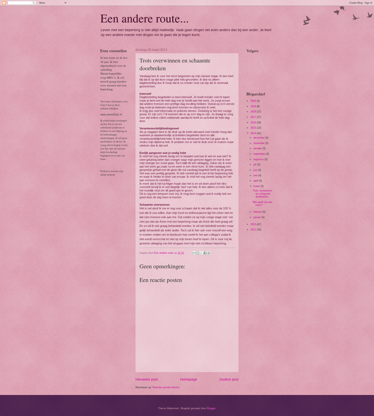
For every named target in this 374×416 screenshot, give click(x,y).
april (256, 180)
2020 (254, 100)
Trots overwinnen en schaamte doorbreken (262, 193)
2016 (254, 122)
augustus (259, 159)
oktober (258, 148)
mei (255, 175)
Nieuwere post (146, 379)
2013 (254, 224)
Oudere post (229, 379)
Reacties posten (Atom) (166, 387)
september (259, 153)
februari (258, 211)
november (259, 143)
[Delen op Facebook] (205, 253)
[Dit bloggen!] (198, 253)
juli (255, 164)
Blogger (211, 408)
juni (255, 170)
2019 (254, 106)
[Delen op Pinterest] (209, 253)
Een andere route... (144, 18)
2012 (254, 229)
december (259, 137)
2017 (254, 117)
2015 (254, 127)
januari (257, 217)
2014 (254, 133)
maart (257, 186)
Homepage (188, 379)
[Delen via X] (201, 253)
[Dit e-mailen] (194, 253)
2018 (254, 111)
